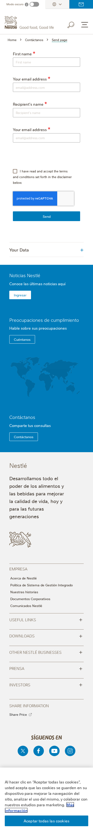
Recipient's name (28, 104)
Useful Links (46, 619)
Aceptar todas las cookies (46, 820)
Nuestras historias (24, 592)
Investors (46, 684)
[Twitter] (23, 751)
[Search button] (74, 24)
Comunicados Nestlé (26, 605)
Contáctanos (81, 4)
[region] (46, 799)
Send (47, 216)
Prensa (46, 668)
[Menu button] (84, 24)
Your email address (30, 78)
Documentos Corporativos (30, 599)
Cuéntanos (22, 339)
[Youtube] (54, 751)
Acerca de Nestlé (23, 578)
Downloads (46, 635)
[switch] (34, 4)
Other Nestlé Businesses (46, 651)
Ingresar (20, 295)
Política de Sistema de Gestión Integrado (41, 585)
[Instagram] (70, 751)
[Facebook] (38, 751)
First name (22, 53)
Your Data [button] (19, 249)
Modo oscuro (15, 4)
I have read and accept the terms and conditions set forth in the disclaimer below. (42, 177)
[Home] (30, 22)
